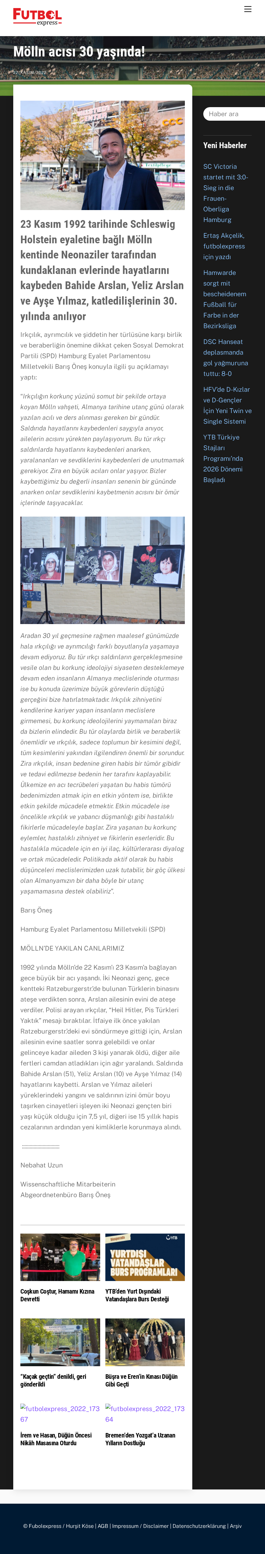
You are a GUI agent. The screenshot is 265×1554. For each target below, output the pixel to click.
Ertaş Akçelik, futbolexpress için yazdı (224, 246)
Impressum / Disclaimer (140, 1526)
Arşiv (236, 1526)
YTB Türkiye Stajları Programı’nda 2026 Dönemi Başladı (223, 458)
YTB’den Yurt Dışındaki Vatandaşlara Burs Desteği (137, 1295)
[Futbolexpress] (37, 22)
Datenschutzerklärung (199, 1526)
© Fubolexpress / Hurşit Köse (58, 1526)
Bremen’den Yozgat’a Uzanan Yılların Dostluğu (140, 1439)
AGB (103, 1526)
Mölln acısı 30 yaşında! (79, 51)
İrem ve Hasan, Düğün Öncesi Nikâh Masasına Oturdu (55, 1439)
